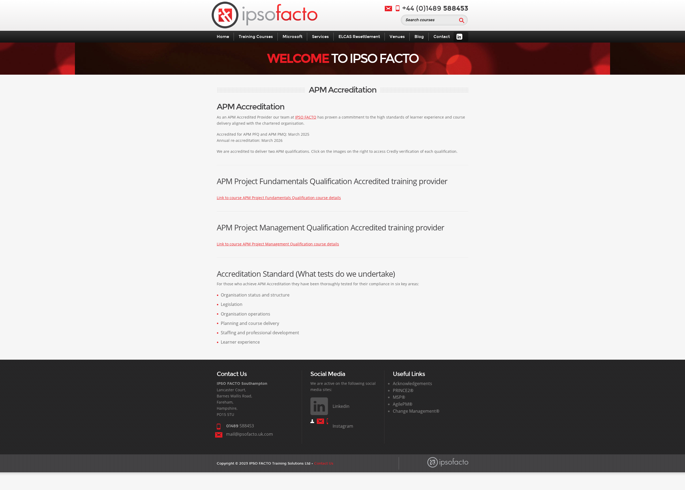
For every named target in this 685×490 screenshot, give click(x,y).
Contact (441, 36)
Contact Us (323, 463)
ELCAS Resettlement (359, 36)
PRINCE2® (403, 390)
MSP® (399, 397)
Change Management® (416, 411)
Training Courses (256, 36)
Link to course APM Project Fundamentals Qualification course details (279, 197)
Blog (419, 36)
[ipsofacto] (264, 16)
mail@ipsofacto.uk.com (249, 434)
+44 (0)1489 (435, 8)
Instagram (343, 426)
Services (320, 36)
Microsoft (292, 36)
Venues (397, 36)
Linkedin (459, 37)
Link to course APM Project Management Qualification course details (278, 243)
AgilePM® (402, 404)
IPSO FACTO (305, 117)
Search (462, 20)
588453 (240, 426)
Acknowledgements (412, 383)
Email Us (388, 9)
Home (223, 36)
